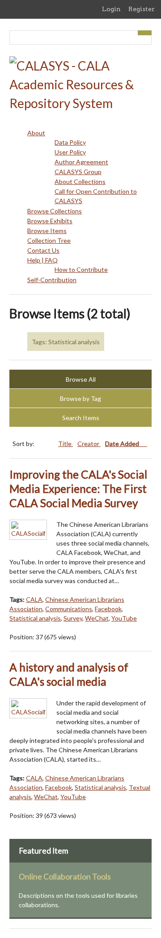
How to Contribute (81, 269)
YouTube (124, 618)
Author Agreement (81, 162)
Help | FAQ (42, 260)
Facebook (108, 609)
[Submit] (145, 32)
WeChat (97, 618)
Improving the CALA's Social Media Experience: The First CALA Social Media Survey (78, 488)
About (36, 133)
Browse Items (47, 230)
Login (111, 9)
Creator (89, 443)
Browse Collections (54, 211)
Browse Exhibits (49, 221)
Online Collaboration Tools (65, 876)
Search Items (80, 417)
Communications (68, 609)
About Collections (80, 181)
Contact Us (43, 250)
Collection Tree (49, 240)
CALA (34, 599)
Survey (73, 618)
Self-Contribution (51, 279)
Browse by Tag (80, 398)
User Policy (70, 152)
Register (141, 9)
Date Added (122, 443)
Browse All (81, 379)
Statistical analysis (35, 618)
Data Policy (70, 142)
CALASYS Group (78, 171)
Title (65, 443)
